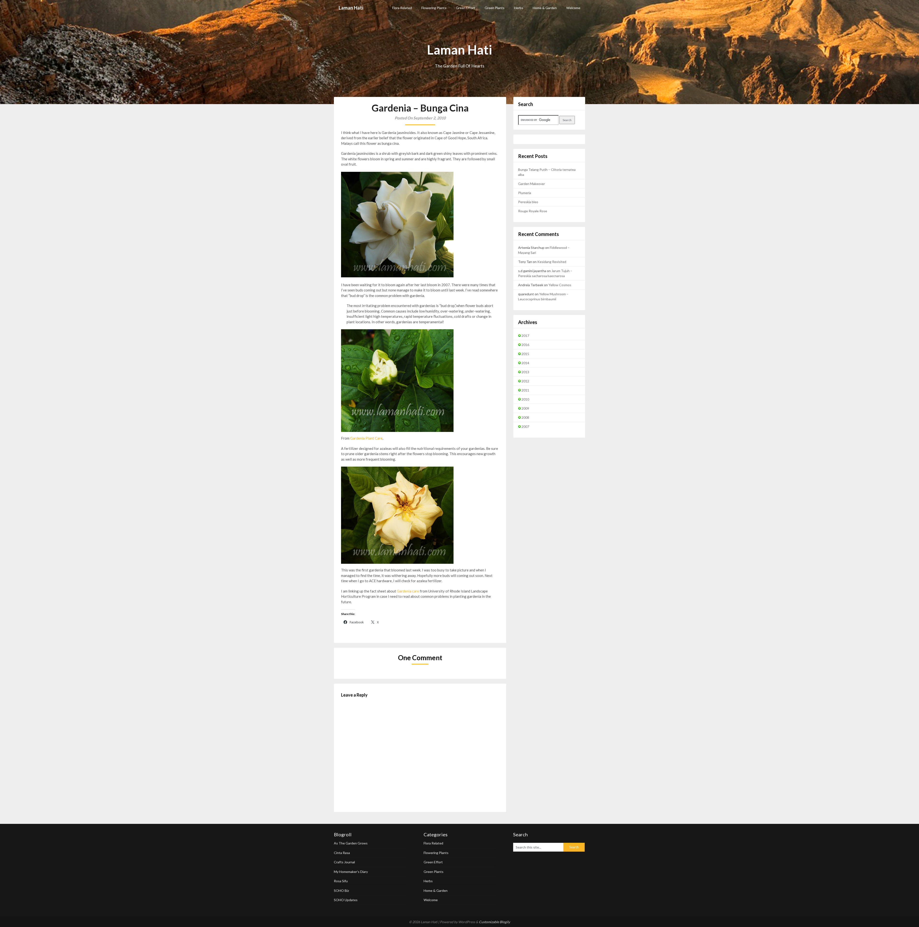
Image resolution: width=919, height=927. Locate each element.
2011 (525, 390)
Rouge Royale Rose (532, 211)
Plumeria (524, 193)
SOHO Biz (341, 890)
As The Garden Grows (351, 843)
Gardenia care (408, 591)
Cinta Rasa (342, 853)
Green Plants (494, 8)
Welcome (573, 8)
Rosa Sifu (341, 881)
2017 (525, 336)
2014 (525, 363)
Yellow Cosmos (560, 285)
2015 (525, 354)
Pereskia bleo (528, 202)
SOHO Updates (346, 900)
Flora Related (402, 8)
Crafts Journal (344, 862)
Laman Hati (351, 8)
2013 (525, 372)
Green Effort (465, 8)
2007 (525, 426)
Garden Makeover (531, 184)
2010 (525, 399)
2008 (525, 417)
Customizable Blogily (494, 922)
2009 (525, 408)
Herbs (518, 8)
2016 (525, 345)
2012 (525, 381)
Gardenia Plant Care (366, 438)
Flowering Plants (433, 8)
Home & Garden (545, 8)
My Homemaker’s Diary (351, 872)
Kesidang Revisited (551, 262)
